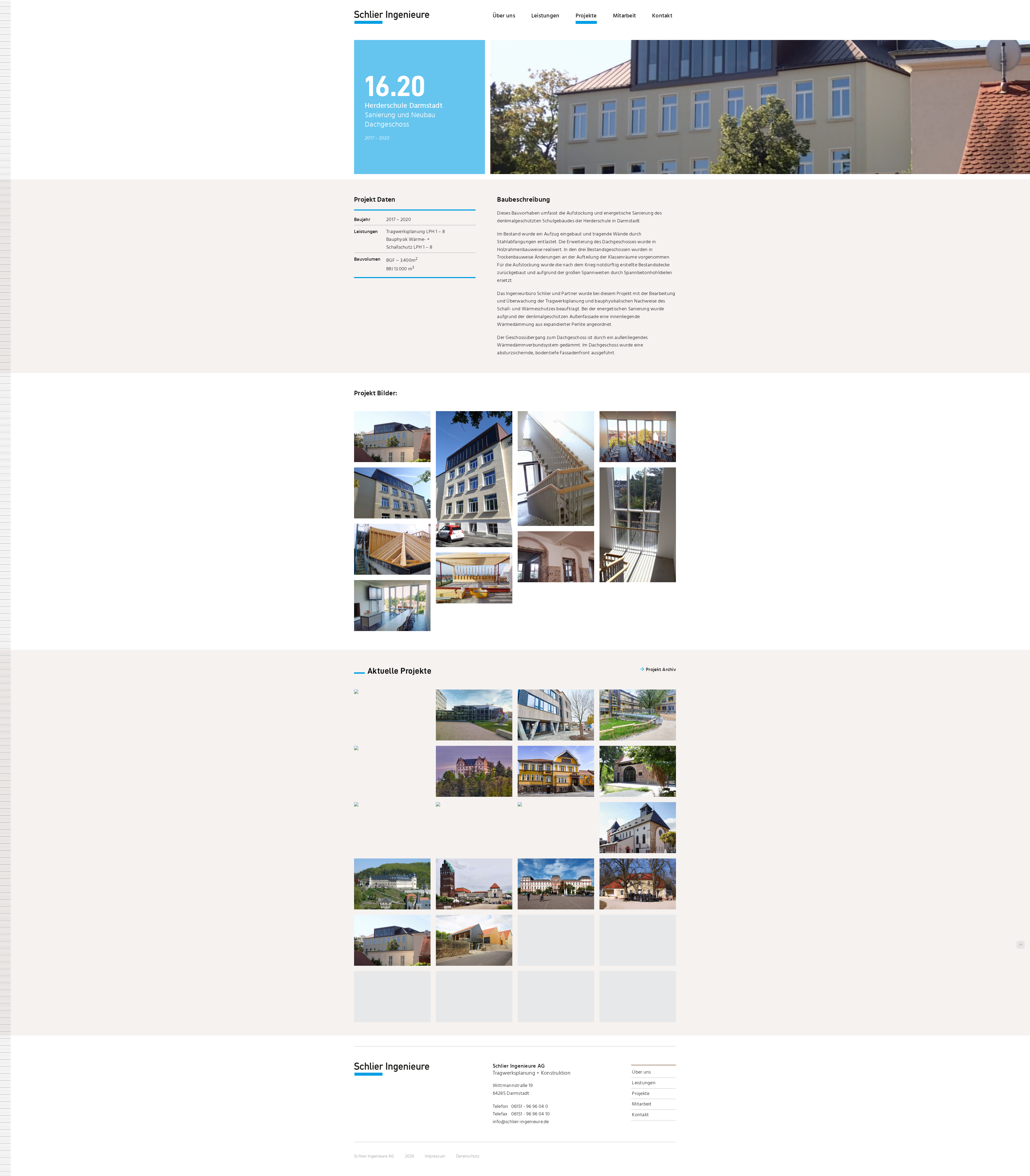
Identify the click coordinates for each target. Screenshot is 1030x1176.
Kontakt (662, 16)
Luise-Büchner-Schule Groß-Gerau (474, 804)
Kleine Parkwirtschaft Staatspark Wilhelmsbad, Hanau (637, 884)
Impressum (435, 1156)
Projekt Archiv (661, 669)
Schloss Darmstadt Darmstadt (556, 884)
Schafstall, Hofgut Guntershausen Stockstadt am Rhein (637, 771)
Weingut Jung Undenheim (474, 940)
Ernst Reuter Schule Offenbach (555, 715)
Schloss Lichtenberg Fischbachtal (474, 771)
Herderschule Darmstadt (392, 940)
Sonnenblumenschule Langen (637, 715)
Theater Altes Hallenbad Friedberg (556, 771)
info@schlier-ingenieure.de (521, 1121)
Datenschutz (467, 1156)
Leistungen (545, 16)
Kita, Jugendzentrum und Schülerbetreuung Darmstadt (555, 804)
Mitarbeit (624, 16)
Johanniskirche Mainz (637, 827)
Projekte (586, 16)
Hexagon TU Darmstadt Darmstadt (474, 715)
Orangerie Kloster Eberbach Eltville (392, 692)
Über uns (504, 16)
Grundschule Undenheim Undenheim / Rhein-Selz (392, 804)
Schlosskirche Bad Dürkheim (392, 748)
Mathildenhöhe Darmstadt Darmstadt (474, 884)
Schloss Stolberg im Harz (392, 884)
